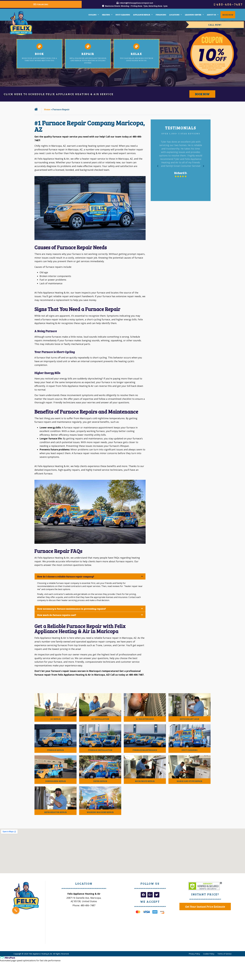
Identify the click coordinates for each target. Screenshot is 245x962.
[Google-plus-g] (150, 894)
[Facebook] (143, 894)
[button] (90, 576)
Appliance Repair (141, 14)
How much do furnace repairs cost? (56, 614)
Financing (161, 14)
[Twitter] (156, 894)
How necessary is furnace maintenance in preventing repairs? (71, 608)
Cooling (92, 14)
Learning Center (193, 14)
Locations (174, 14)
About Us (211, 14)
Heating (106, 14)
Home (47, 109)
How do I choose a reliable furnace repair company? (65, 576)
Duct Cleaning (122, 14)
